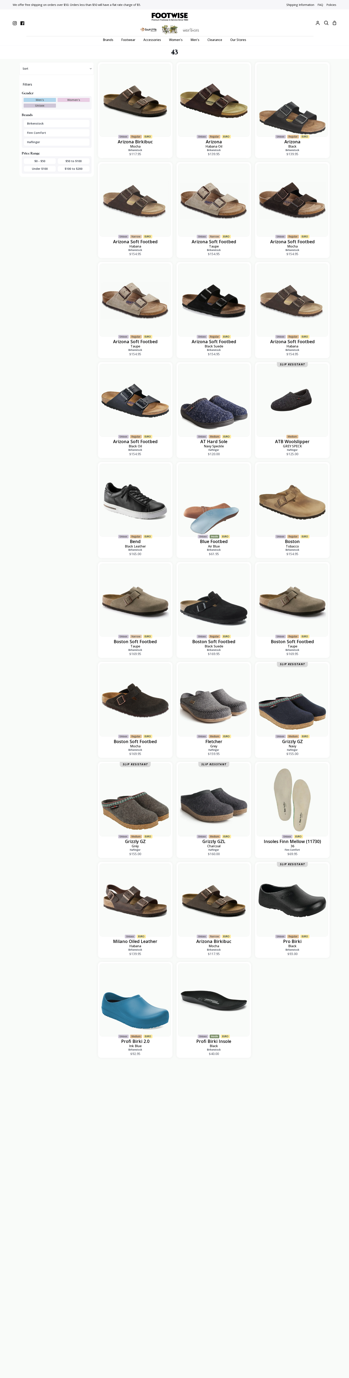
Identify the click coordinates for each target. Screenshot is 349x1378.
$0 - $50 (39, 161)
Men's (40, 100)
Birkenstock (35, 123)
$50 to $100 (73, 161)
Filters (27, 84)
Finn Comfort (36, 133)
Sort (25, 68)
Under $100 (40, 169)
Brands (27, 115)
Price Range (31, 153)
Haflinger (33, 142)
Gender (28, 93)
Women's (73, 100)
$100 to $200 (73, 169)
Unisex (39, 105)
